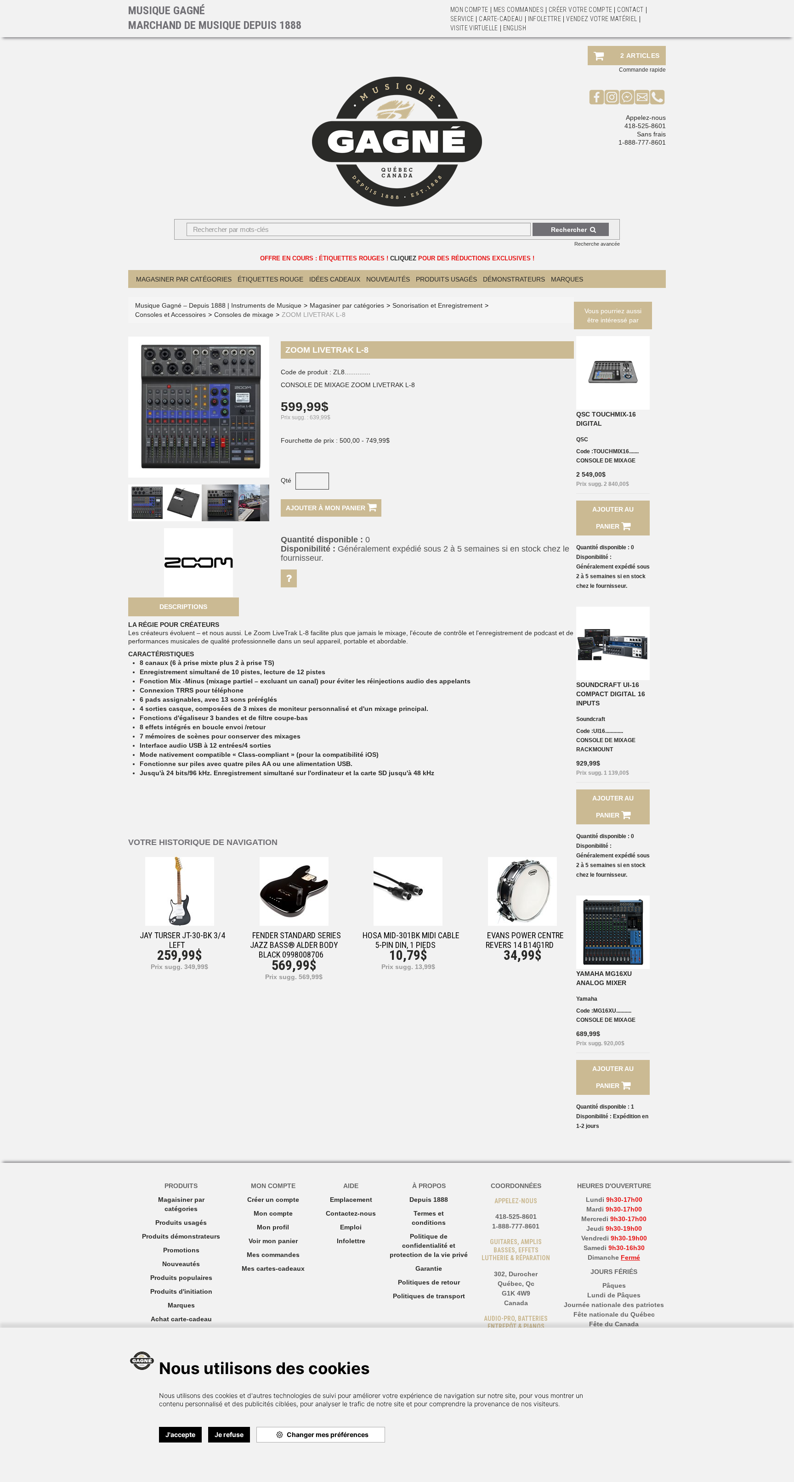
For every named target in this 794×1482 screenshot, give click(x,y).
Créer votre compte (580, 9)
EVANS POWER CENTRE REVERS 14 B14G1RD (525, 940)
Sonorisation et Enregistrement (437, 305)
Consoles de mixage (243, 314)
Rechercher (569, 229)
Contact (630, 9)
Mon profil (273, 1227)
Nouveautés (388, 279)
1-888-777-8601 (642, 142)
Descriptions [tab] (183, 606)
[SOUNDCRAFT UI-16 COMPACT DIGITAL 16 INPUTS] (613, 643)
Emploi (351, 1227)
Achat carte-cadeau (181, 1319)
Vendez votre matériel (601, 19)
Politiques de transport (429, 1296)
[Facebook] (596, 97)
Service (462, 19)
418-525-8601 (645, 126)
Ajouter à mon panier (326, 508)
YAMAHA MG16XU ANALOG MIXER (604, 978)
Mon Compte (469, 9)
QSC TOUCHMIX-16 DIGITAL (606, 419)
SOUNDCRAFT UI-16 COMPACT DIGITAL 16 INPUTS (610, 694)
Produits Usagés (446, 279)
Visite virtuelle (474, 28)
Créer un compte (273, 1199)
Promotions (181, 1250)
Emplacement (351, 1199)
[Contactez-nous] (642, 97)
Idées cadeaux (334, 279)
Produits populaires (181, 1277)
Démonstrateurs (514, 279)
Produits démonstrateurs (181, 1236)
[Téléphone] (657, 97)
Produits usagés (181, 1222)
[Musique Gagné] (397, 142)
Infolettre (544, 19)
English (514, 28)
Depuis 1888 (428, 1199)
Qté (286, 480)
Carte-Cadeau (500, 19)
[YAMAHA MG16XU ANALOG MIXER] (613, 932)
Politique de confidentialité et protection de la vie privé (429, 1245)
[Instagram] (611, 97)
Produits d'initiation (181, 1291)
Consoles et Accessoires (170, 314)
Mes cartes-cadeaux (273, 1268)
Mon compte (273, 1213)
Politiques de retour (429, 1282)
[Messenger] (627, 97)
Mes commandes (518, 9)
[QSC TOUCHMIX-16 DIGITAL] (613, 373)
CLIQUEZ (403, 258)
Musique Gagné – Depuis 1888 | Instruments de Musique (218, 305)
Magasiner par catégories (184, 279)
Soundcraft (590, 719)
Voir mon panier (273, 1241)
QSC (582, 439)
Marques (567, 279)
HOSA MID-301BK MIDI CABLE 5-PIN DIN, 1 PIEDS (411, 940)
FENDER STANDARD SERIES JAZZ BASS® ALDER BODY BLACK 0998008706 (295, 944)
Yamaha (586, 999)
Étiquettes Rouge (270, 279)
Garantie (428, 1268)
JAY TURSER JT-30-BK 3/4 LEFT (182, 940)
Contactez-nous (351, 1213)
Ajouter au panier (613, 518)
